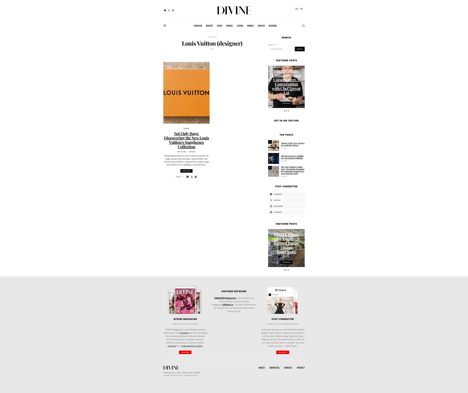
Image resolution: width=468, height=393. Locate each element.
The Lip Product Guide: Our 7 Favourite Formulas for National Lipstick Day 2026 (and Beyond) (292, 170)
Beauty (209, 25)
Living (240, 25)
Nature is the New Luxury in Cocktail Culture (293, 144)
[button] (285, 111)
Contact (288, 367)
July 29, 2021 (181, 151)
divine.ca (192, 151)
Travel (229, 25)
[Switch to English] (296, 8)
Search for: (272, 45)
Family (250, 25)
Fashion (198, 25)
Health (261, 25)
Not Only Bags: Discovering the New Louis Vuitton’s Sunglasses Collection (186, 140)
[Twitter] (169, 10)
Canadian (184, 332)
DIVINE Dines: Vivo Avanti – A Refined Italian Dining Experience (286, 243)
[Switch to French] (301, 8)
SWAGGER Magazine (225, 298)
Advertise (274, 367)
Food (219, 25)
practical (172, 345)
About (261, 367)
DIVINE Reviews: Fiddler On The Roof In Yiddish (292, 157)
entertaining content (191, 345)
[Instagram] (173, 10)
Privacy (301, 367)
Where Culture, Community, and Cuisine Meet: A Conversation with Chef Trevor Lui (286, 81)
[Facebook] (165, 10)
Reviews (273, 25)
